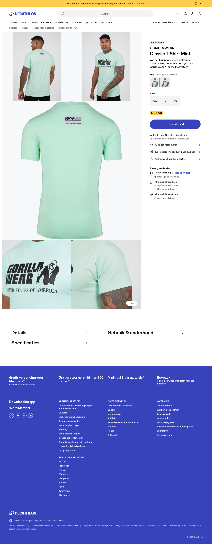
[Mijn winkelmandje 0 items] (199, 13)
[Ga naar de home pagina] (22, 14)
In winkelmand (175, 124)
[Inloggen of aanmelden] (192, 13)
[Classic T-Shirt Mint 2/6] (36, 66)
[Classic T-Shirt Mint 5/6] (106, 274)
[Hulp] (185, 13)
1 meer (132, 303)
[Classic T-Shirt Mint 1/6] (106, 66)
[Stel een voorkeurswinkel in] (178, 13)
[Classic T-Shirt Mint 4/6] (36, 274)
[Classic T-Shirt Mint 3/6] (71, 170)
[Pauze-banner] (196, 3)
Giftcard (196, 22)
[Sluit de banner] (200, 3)
